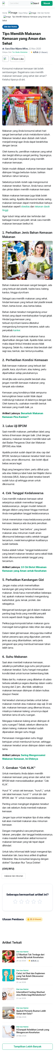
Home (4, 13)
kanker (16, 330)
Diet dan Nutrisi (43, 13)
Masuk (47, 3)
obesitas (25, 206)
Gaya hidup (23, 13)
